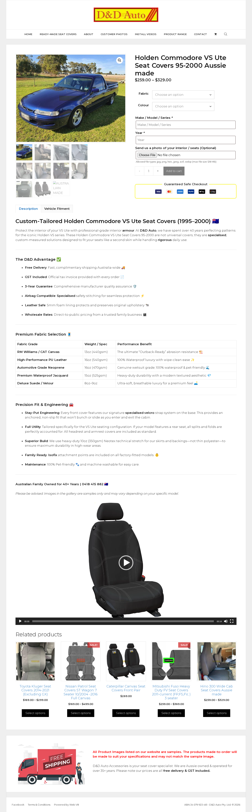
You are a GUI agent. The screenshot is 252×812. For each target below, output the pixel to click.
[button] (119, 60)
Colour (143, 105)
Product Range (175, 34)
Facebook (18, 804)
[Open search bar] (226, 34)
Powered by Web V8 (66, 804)
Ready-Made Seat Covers (58, 34)
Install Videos (145, 34)
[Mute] (226, 621)
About (88, 34)
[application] (126, 563)
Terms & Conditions (39, 804)
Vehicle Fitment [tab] (57, 209)
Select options (35, 713)
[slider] (123, 621)
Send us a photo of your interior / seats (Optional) (175, 148)
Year (140, 133)
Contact (200, 34)
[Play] (20, 621)
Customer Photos (114, 34)
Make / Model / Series (154, 118)
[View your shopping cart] (215, 34)
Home (28, 34)
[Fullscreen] (232, 621)
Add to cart (174, 171)
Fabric (144, 93)
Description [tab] (28, 209)
